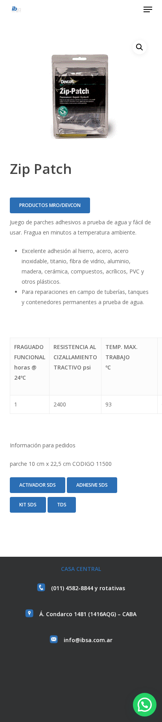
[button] (148, 9)
